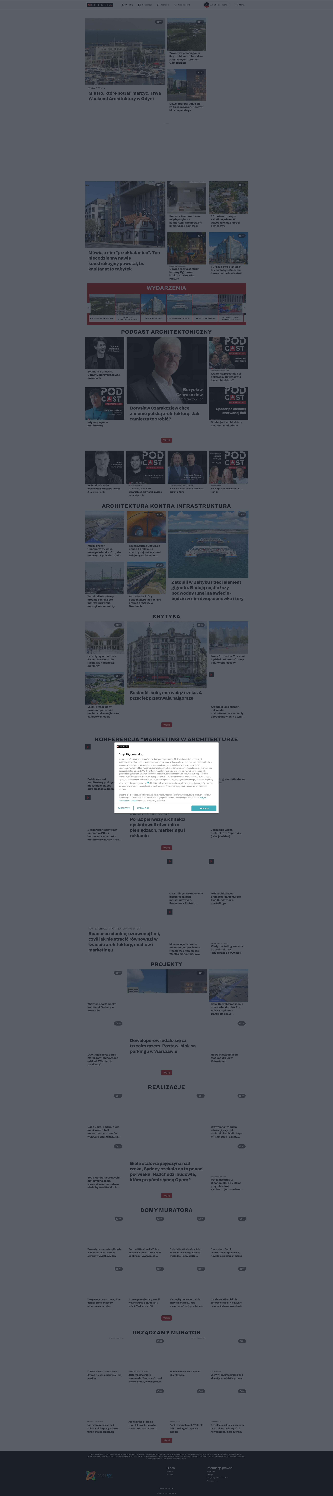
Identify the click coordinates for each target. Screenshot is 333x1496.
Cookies (134, 801)
